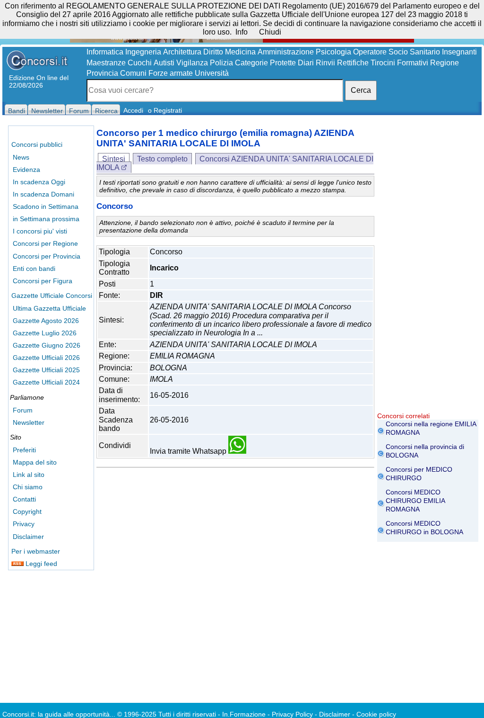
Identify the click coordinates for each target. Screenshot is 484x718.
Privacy (24, 524)
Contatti (24, 499)
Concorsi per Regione (45, 243)
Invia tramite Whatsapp (189, 451)
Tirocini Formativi (399, 63)
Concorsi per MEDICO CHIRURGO (419, 474)
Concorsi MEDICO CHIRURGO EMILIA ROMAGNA (415, 500)
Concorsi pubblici (36, 144)
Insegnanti (459, 52)
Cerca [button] (361, 90)
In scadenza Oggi (39, 182)
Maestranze (106, 63)
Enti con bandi (34, 268)
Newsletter (28, 422)
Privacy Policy (292, 714)
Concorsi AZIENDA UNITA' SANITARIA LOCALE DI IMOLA (234, 163)
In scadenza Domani (43, 194)
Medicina (240, 52)
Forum (23, 410)
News (21, 157)
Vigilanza (192, 63)
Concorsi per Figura (42, 281)
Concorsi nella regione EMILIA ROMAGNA (431, 428)
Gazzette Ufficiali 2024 (46, 382)
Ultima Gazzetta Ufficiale (49, 308)
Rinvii (325, 63)
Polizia (221, 63)
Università (212, 73)
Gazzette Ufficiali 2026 (46, 357)
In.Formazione (244, 714)
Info (241, 32)
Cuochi (140, 63)
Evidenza (26, 169)
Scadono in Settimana (45, 206)
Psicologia (333, 52)
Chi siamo (28, 487)
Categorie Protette (265, 63)
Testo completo (162, 159)
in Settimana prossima (46, 219)
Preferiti (24, 450)
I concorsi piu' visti (40, 231)
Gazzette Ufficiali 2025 (46, 370)
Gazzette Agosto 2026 (46, 320)
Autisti (164, 63)
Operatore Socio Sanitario (396, 52)
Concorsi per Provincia (46, 256)
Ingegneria (143, 52)
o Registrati (165, 110)
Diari (306, 63)
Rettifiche (353, 63)
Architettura (182, 52)
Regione (444, 63)
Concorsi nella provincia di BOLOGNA (425, 451)
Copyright (27, 511)
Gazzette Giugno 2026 (46, 345)
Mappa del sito (35, 462)
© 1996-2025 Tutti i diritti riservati (166, 714)
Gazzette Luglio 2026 (45, 333)
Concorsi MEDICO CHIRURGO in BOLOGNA (424, 528)
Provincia (102, 73)
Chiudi (270, 32)
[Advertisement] (427, 270)
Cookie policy (376, 714)
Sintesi (113, 159)
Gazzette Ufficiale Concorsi (51, 295)
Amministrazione (286, 52)
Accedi (133, 110)
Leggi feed (40, 563)
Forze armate (170, 73)
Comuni (133, 73)
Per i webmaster (35, 551)
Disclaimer (28, 536)
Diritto (213, 52)
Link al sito (28, 474)
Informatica (104, 52)
